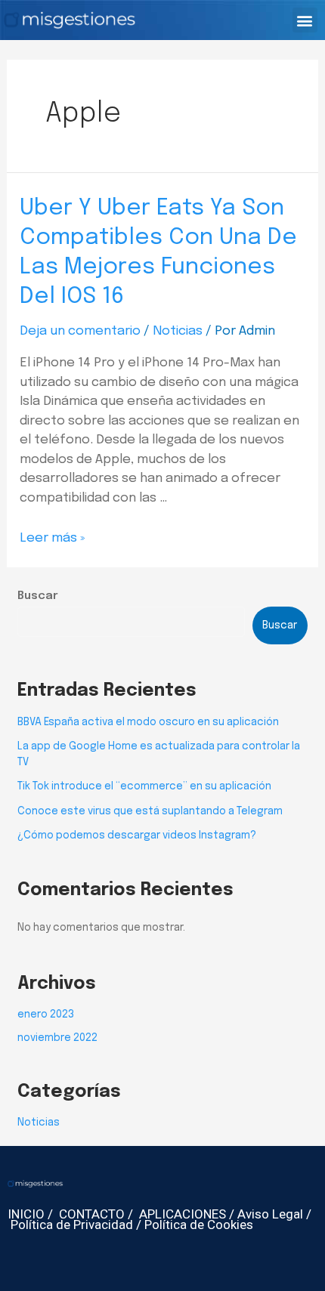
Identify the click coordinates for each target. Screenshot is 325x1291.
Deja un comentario (80, 331)
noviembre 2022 (57, 1038)
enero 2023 (45, 1014)
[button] (304, 20)
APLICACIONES (182, 1214)
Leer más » (52, 538)
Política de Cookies (198, 1224)
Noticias (178, 331)
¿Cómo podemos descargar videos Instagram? (136, 835)
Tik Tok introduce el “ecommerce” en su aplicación (144, 786)
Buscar (37, 596)
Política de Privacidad (72, 1224)
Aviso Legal (270, 1214)
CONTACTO (92, 1214)
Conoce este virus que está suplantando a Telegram (150, 811)
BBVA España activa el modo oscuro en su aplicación (148, 722)
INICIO (26, 1214)
